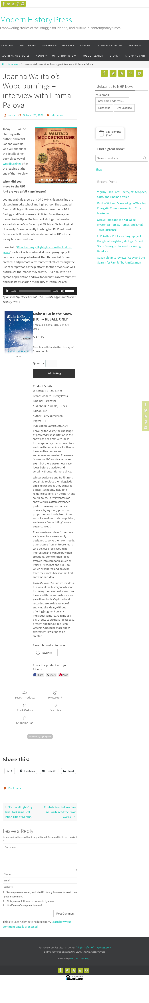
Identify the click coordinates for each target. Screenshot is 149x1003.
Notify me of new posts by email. (25, 903)
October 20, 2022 (33, 114)
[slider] (70, 289)
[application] (40, 290)
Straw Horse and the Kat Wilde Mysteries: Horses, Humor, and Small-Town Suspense (120, 225)
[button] (45, 651)
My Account (55, 696)
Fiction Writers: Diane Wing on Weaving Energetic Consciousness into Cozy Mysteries (121, 208)
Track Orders (25, 709)
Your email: (102, 95)
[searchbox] (121, 158)
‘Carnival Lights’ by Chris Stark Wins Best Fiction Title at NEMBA (18, 810)
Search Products (25, 696)
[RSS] (13, 4)
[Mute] (62, 290)
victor (11, 114)
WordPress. (85, 956)
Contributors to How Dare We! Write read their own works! (60, 810)
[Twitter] (8, 4)
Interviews (14, 64)
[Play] (7, 290)
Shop (98, 169)
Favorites (55, 709)
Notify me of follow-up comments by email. (31, 899)
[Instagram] (23, 4)
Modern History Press (36, 19)
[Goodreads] (18, 4)
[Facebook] (4, 4)
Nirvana (74, 956)
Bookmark (14, 786)
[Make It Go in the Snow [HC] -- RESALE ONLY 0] (19, 331)
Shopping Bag (24, 722)
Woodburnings (12, 163)
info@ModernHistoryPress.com (93, 945)
